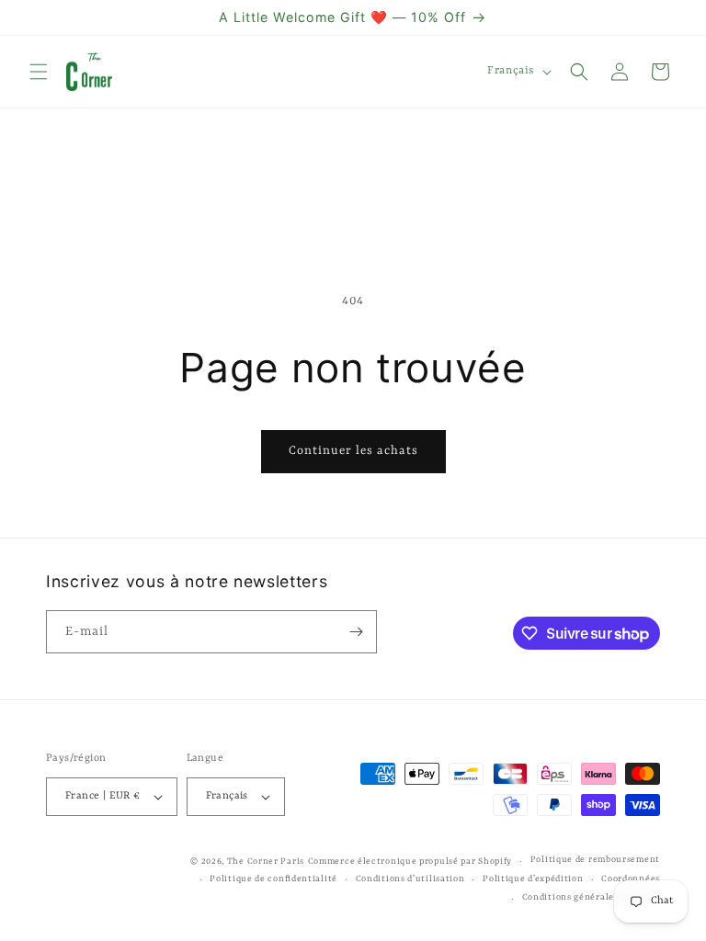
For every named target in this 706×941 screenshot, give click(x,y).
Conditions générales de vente (591, 897)
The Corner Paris (265, 861)
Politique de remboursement (595, 860)
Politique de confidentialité (273, 879)
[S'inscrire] (356, 631)
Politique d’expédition (533, 879)
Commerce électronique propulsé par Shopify (410, 861)
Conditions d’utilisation (410, 879)
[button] (38, 71)
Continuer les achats (353, 451)
